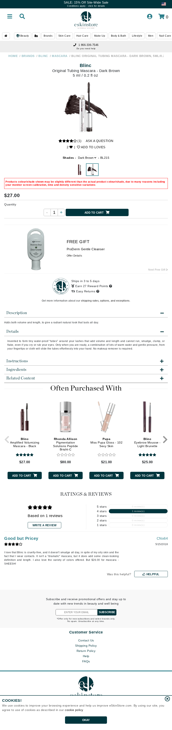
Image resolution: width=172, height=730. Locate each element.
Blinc (85, 65)
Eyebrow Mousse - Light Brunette (147, 442)
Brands (48, 35)
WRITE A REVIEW (45, 525)
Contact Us (86, 640)
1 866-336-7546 (88, 44)
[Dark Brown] (92, 169)
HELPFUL (152, 574)
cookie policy (74, 710)
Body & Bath (118, 35)
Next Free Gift (157, 269)
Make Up (99, 35)
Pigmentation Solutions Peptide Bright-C (65, 444)
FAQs (86, 661)
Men (151, 35)
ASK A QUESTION (99, 141)
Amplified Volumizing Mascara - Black (24, 442)
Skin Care (64, 35)
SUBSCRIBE (107, 612)
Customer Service (86, 632)
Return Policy (86, 651)
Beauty (24, 35)
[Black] (79, 169)
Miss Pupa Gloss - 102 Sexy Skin (106, 442)
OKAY (86, 720)
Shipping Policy (86, 645)
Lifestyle (137, 35)
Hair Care (82, 35)
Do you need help (86, 48)
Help (86, 656)
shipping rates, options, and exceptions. (105, 300)
